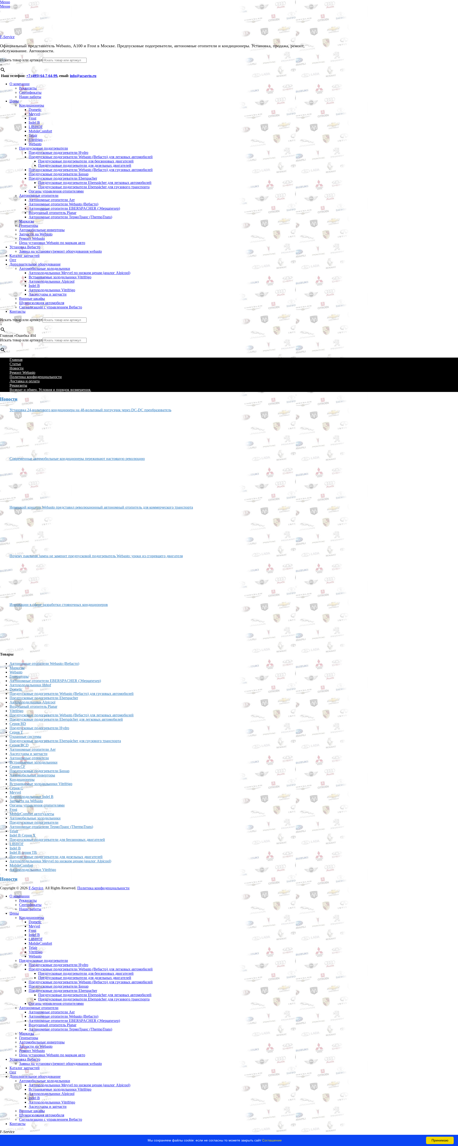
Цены (14, 101)
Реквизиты (28, 88)
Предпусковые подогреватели (43, 148)
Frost (32, 118)
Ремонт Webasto (32, 238)
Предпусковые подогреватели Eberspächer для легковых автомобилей (94, 183)
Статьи (15, 364)
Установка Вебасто (25, 247)
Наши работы (30, 97)
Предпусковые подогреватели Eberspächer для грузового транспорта (94, 187)
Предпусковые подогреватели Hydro (58, 153)
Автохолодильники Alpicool (51, 281)
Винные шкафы (32, 299)
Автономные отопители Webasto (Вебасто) (63, 204)
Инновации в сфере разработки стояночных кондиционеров (59, 605)
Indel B (34, 122)
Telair (33, 135)
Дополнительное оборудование (35, 264)
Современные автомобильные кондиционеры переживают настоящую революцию (77, 459)
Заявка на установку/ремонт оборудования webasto (60, 251)
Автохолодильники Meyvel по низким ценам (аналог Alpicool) (79, 273)
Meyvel (34, 114)
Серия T (16, 732)
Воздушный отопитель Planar (52, 213)
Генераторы (28, 226)
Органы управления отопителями (56, 191)
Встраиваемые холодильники (33, 762)
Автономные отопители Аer (52, 200)
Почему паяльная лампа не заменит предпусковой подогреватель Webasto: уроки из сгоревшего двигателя (96, 556)
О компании (20, 84)
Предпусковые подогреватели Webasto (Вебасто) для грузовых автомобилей (91, 170)
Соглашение (272, 1140)
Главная (16, 360)
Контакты (18, 311)
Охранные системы (25, 736)
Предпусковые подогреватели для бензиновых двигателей (86, 161)
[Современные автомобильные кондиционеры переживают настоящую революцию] (27, 481)
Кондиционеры (31, 105)
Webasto (35, 144)
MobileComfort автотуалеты (32, 814)
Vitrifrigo (35, 140)
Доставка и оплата (25, 381)
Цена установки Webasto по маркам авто (52, 243)
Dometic (35, 110)
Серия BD (18, 724)
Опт (13, 260)
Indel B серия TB (23, 852)
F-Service (7, 37)
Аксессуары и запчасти (48, 294)
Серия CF (17, 767)
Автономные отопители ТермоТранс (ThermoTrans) (70, 217)
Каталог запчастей (25, 256)
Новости (17, 368)
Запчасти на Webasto (35, 234)
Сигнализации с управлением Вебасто (50, 307)
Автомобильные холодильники (44, 268)
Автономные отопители (38, 195)
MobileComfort (40, 131)
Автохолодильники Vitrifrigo (52, 290)
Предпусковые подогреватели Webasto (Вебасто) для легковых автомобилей (91, 157)
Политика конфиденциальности (36, 377)
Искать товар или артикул (21, 60)
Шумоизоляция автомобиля (41, 303)
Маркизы (26, 221)
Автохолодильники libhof (30, 685)
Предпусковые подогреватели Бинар (58, 174)
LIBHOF (36, 127)
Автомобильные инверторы (42, 230)
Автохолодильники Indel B (31, 797)
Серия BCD (19, 745)
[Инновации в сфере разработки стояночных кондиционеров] (27, 627)
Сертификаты (30, 92)
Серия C (16, 788)
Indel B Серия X (23, 835)
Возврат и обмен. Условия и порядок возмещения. (50, 390)
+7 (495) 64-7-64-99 (41, 76)
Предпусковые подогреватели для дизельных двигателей (84, 165)
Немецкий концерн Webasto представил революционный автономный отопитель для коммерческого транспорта (101, 507)
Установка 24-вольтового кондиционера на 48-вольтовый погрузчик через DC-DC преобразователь (90, 410)
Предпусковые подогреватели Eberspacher (63, 178)
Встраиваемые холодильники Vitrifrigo (60, 277)
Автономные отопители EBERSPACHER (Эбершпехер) (74, 208)
